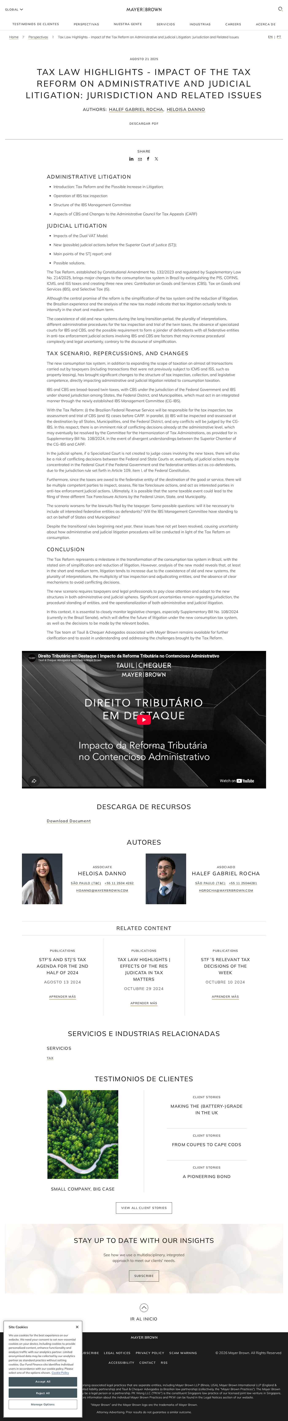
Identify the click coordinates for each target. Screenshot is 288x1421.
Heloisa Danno (186, 109)
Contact (147, 1363)
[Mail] (139, 159)
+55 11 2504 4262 (119, 883)
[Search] (280, 9)
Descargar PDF (144, 123)
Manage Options (43, 1404)
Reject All (43, 1393)
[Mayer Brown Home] (144, 9)
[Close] (77, 1327)
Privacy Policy (150, 1353)
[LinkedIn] (131, 160)
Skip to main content (20, 3)
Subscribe (144, 1276)
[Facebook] (148, 160)
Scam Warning (183, 1353)
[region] (42, 1369)
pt (279, 37)
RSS (164, 1363)
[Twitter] (156, 160)
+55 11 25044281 (243, 883)
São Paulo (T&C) (86, 883)
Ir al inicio (143, 1318)
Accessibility (121, 1363)
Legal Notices (117, 1353)
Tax (50, 1058)
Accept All (42, 1381)
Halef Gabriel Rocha (136, 109)
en (270, 37)
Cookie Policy (60, 1372)
